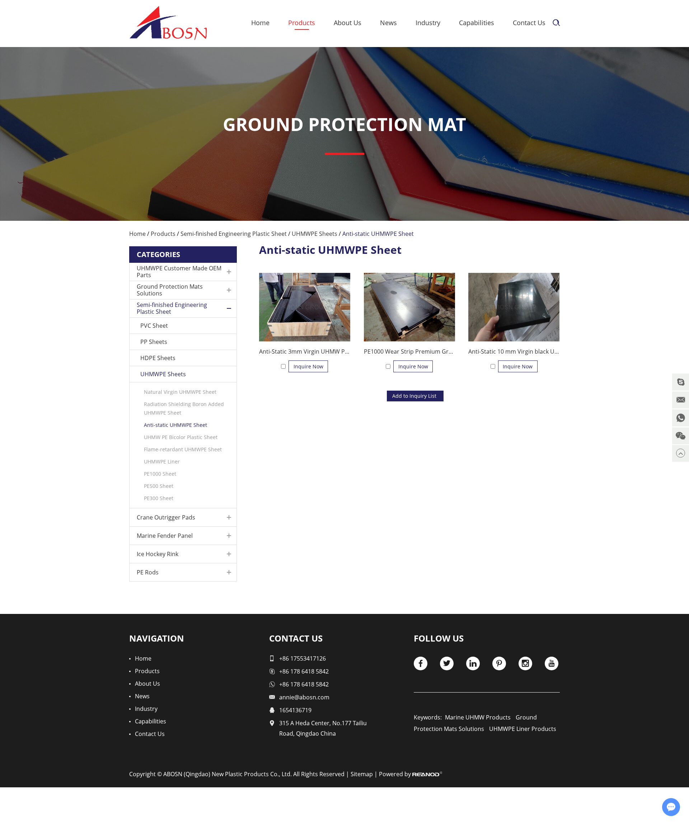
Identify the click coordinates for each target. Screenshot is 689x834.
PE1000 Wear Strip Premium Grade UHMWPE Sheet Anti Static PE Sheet (409, 351)
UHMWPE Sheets (314, 234)
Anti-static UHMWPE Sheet (175, 424)
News (388, 22)
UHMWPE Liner (162, 461)
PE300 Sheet (158, 498)
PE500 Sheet (158, 486)
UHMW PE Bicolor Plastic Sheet (180, 437)
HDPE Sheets (157, 358)
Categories (158, 254)
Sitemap (362, 774)
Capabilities (476, 22)
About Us (347, 22)
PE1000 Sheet (160, 473)
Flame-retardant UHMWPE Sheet (183, 449)
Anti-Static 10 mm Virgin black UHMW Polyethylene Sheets (513, 351)
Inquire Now (308, 366)
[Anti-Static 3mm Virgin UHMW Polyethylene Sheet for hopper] (304, 307)
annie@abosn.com (304, 697)
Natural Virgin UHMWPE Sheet (180, 391)
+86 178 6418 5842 (304, 671)
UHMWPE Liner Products (522, 729)
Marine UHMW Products (478, 717)
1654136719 (295, 710)
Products (301, 22)
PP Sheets (153, 342)
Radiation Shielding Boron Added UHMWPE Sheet (184, 408)
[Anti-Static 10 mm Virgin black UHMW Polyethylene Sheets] (513, 307)
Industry (428, 22)
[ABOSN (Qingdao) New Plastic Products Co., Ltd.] (168, 23)
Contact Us (529, 22)
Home (260, 22)
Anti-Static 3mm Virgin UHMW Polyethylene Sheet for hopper (304, 351)
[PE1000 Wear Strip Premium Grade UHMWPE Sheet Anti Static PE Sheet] (409, 307)
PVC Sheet (154, 326)
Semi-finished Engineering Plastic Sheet (234, 234)
